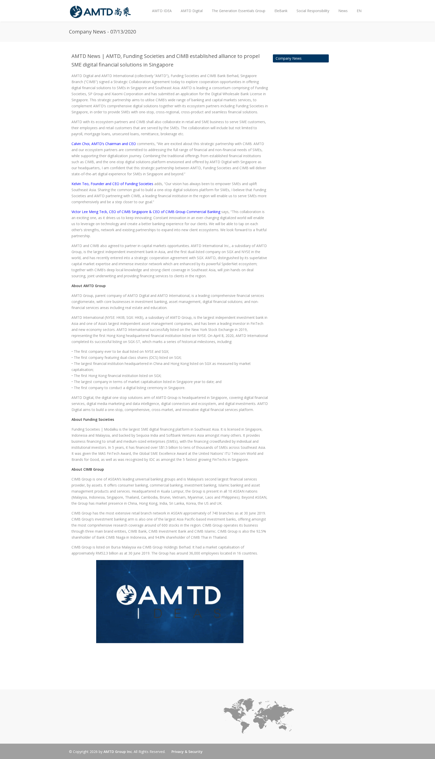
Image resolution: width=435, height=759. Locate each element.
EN (359, 10)
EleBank (280, 10)
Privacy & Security (187, 751)
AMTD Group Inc (117, 751)
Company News (289, 58)
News (341, 6)
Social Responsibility (313, 10)
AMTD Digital (192, 10)
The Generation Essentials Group (238, 10)
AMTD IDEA (162, 10)
